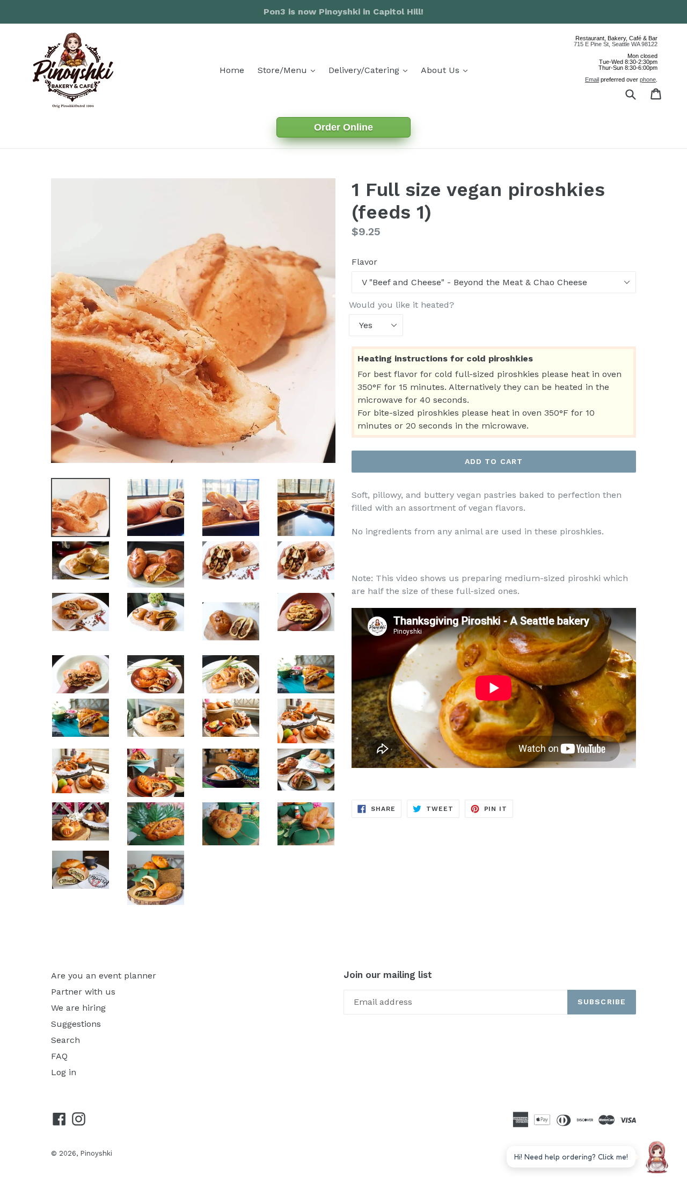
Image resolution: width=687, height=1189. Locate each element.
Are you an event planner (103, 975)
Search (65, 1040)
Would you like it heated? (401, 305)
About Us (447, 69)
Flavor (364, 262)
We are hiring (78, 1008)
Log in (63, 1072)
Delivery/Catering (370, 69)
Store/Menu (289, 69)
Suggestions (76, 1024)
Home (232, 70)
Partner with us (83, 992)
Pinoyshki (96, 1153)
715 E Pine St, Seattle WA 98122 (615, 44)
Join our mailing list (388, 974)
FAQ (59, 1056)
